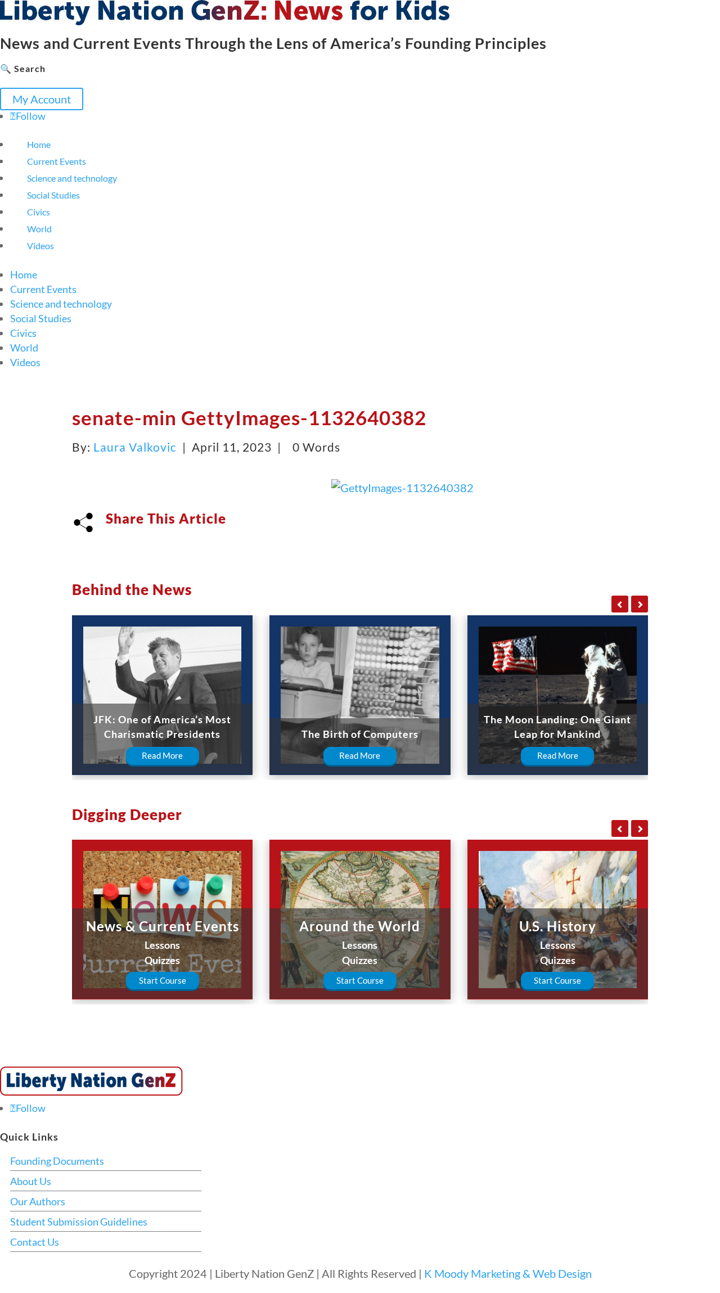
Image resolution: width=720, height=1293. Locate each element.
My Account (41, 99)
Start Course (162, 980)
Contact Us (34, 1242)
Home (39, 144)
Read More (162, 755)
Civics (38, 211)
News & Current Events (162, 926)
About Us (30, 1181)
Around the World (359, 926)
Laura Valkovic (135, 447)
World (39, 228)
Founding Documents (57, 1161)
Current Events (56, 161)
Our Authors (37, 1201)
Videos (40, 245)
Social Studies (53, 195)
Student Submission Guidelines (78, 1221)
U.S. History (557, 926)
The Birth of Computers (360, 734)
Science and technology (72, 178)
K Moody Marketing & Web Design (508, 1273)
